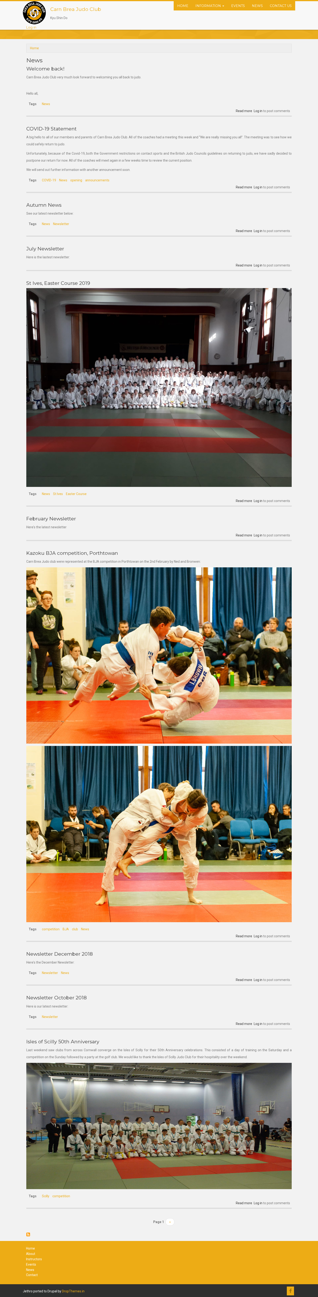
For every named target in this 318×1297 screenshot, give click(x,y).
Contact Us (281, 6)
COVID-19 (49, 180)
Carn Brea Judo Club (75, 9)
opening (76, 180)
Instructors (34, 1259)
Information (208, 6)
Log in (31, 27)
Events (238, 6)
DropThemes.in (73, 1291)
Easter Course (76, 494)
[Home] (34, 12)
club (75, 929)
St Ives (58, 494)
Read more (244, 111)
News (257, 6)
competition (51, 929)
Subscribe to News (28, 1234)
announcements (97, 180)
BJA (66, 929)
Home (182, 6)
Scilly (45, 1196)
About (30, 1254)
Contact (32, 1275)
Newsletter (61, 224)
